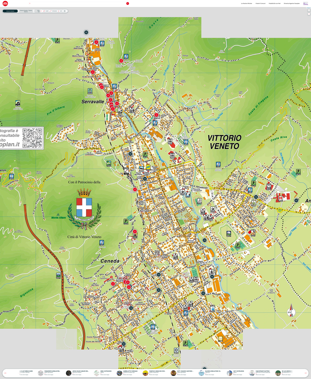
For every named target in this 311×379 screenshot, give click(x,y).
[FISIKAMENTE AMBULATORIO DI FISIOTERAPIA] (123, 344)
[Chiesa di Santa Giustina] (96, 42)
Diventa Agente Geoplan (292, 3)
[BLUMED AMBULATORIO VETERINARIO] (212, 276)
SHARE (47, 11)
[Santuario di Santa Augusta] (121, 61)
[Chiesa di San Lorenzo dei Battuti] (113, 109)
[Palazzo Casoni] (102, 87)
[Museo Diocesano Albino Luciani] (129, 287)
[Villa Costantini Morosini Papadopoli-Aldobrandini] (113, 284)
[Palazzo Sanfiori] (110, 100)
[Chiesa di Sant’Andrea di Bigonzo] (156, 115)
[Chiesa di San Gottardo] (135, 189)
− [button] (309, 14)
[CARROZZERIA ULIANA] (204, 240)
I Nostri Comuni (260, 3)
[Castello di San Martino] (135, 231)
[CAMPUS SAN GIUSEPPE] (131, 308)
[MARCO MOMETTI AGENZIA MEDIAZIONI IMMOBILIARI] (158, 274)
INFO (59, 11)
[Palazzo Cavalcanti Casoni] (117, 103)
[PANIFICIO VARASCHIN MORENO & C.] (86, 32)
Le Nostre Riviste (246, 3)
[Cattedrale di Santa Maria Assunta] (128, 282)
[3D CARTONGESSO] (145, 179)
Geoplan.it (309, 7)
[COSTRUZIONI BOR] (296, 200)
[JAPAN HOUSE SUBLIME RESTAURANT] (203, 293)
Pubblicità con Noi (274, 3)
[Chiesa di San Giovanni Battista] (92, 72)
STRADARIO (54, 11)
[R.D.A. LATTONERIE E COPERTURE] (256, 197)
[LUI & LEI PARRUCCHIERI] (158, 290)
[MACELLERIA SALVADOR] (130, 154)
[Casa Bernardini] (108, 95)
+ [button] (309, 10)
